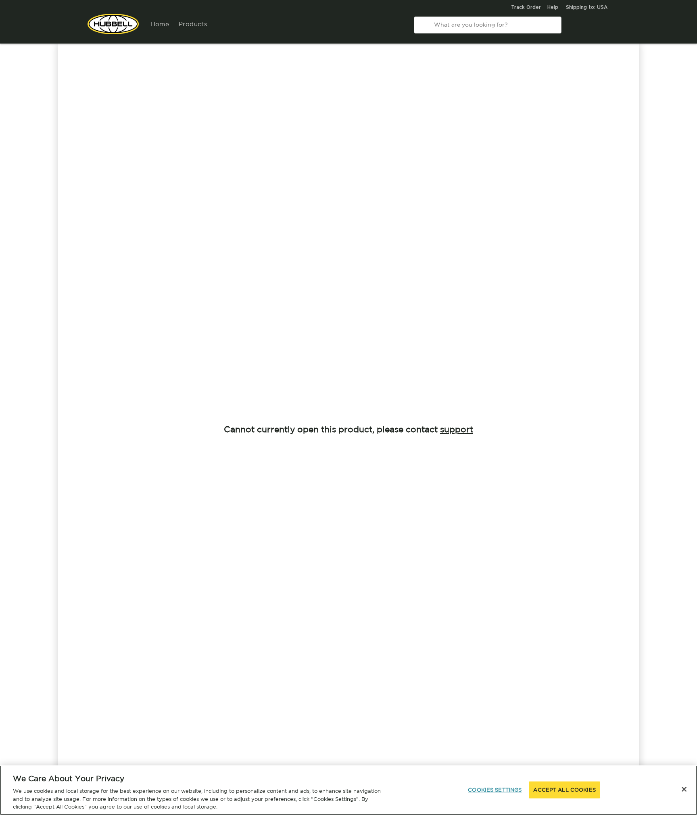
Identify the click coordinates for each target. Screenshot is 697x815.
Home (160, 24)
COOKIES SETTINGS (495, 790)
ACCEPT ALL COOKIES (564, 790)
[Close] (684, 789)
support (456, 429)
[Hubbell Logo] (113, 28)
